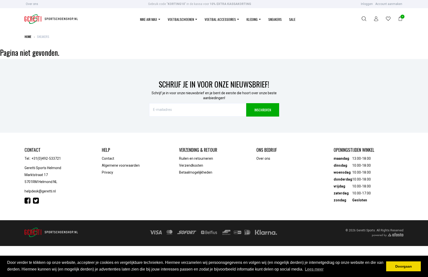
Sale (292, 19)
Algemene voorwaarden (121, 165)
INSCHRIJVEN (262, 109)
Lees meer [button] (314, 269)
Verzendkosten (191, 165)
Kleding (252, 19)
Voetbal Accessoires (221, 19)
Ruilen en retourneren (196, 158)
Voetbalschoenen (181, 19)
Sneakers (275, 19)
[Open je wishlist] (388, 19)
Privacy (107, 172)
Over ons (32, 4)
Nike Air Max (149, 19)
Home (28, 36)
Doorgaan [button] (403, 266)
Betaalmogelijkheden (195, 172)
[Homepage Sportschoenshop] (51, 19)
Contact (108, 158)
